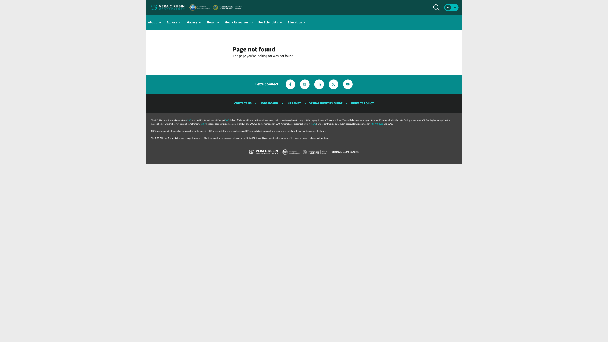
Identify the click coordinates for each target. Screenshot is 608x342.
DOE (227, 120)
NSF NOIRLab (377, 124)
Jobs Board (269, 103)
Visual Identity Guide (326, 103)
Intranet (294, 103)
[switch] (451, 7)
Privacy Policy (362, 103)
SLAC (313, 124)
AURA (203, 124)
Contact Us (243, 103)
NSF (189, 120)
